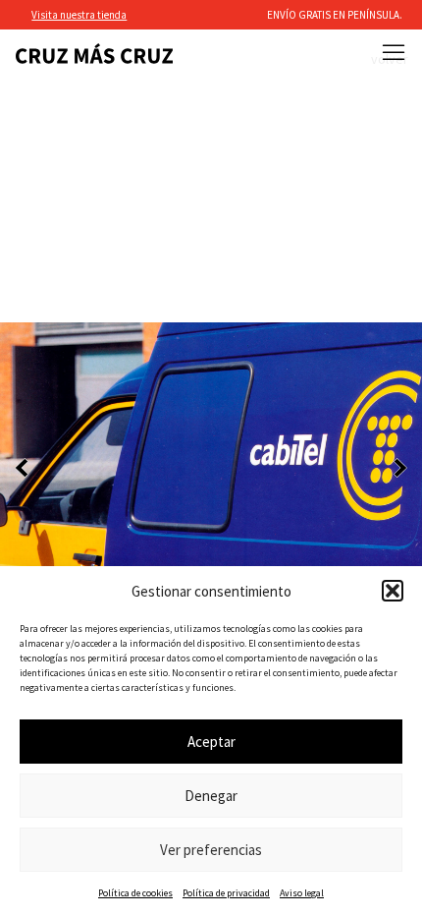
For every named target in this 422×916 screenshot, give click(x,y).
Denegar (211, 795)
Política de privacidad (226, 893)
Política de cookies (135, 893)
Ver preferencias (211, 849)
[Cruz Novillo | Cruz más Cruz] (94, 53)
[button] (392, 591)
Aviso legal (302, 893)
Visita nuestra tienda (79, 15)
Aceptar (211, 741)
